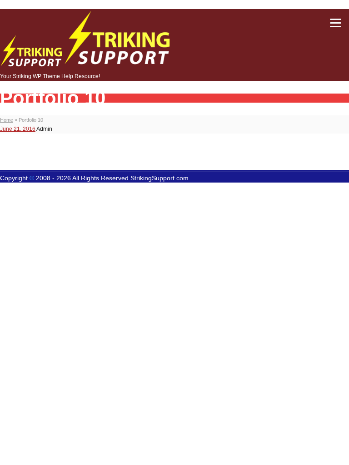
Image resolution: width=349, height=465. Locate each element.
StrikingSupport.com (159, 178)
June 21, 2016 (17, 129)
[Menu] (335, 22)
